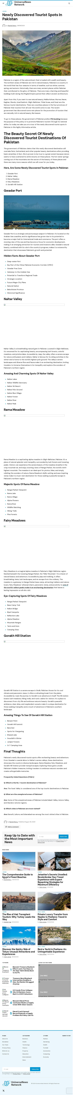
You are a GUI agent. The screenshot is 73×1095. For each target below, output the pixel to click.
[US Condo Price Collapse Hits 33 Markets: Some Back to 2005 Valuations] (5, 992)
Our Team (5, 1045)
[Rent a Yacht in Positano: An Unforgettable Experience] (54, 936)
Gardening (46, 1042)
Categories (26, 1035)
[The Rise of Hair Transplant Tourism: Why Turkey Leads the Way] (18, 901)
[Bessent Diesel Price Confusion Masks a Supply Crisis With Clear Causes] (5, 1002)
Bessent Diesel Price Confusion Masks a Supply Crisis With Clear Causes (23, 1003)
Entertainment (27, 1057)
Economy (46, 1057)
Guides (4, 11)
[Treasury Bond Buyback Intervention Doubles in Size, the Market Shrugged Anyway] (5, 980)
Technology (26, 1045)
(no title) (43, 976)
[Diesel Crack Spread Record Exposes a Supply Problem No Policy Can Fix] (5, 1013)
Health (24, 1042)
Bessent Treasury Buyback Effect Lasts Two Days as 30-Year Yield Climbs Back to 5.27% (23, 970)
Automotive (46, 1051)
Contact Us (5, 1054)
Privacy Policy (60, 841)
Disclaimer (5, 1042)
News (24, 1060)
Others (45, 1035)
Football (45, 1048)
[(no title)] (54, 972)
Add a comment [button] (13, 827)
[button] (3, 3)
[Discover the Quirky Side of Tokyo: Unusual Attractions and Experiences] (18, 936)
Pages (4, 1035)
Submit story (66, 1035)
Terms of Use (41, 842)
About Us (5, 1039)
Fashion (45, 1039)
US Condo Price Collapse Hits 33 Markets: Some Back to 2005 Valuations (23, 992)
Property (25, 1051)
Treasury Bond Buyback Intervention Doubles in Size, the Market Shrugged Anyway (23, 981)
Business (25, 1039)
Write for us (5, 1051)
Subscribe (63, 836)
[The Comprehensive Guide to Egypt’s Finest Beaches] (18, 861)
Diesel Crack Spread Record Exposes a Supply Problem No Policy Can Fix (23, 1013)
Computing (46, 1054)
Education (26, 1054)
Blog (39, 946)
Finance (25, 1048)
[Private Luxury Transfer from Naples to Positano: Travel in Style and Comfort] (54, 901)
